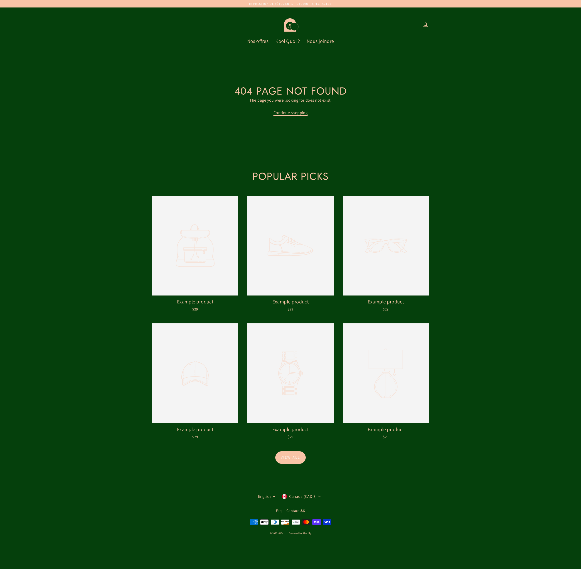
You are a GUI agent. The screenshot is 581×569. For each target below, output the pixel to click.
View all (290, 457)
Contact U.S (295, 510)
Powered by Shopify (300, 533)
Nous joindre (320, 41)
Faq (279, 510)
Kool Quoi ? (287, 41)
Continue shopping (290, 112)
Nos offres (258, 41)
